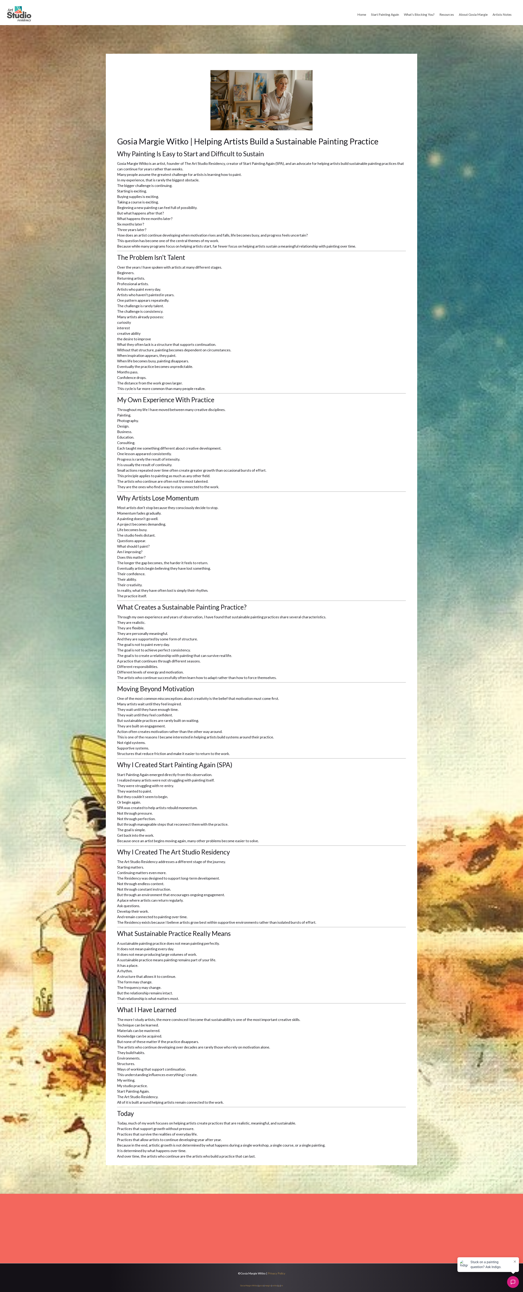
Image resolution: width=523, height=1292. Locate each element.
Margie (248, 1285)
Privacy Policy (276, 1273)
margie (268, 1285)
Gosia (242, 1285)
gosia (261, 1285)
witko (274, 1285)
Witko (254, 1285)
